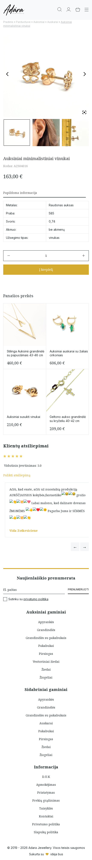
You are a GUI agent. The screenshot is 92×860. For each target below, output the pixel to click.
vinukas (54, 237)
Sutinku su (28, 599)
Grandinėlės (46, 630)
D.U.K (46, 777)
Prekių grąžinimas (46, 800)
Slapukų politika (46, 832)
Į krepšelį (46, 269)
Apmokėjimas (46, 785)
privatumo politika (36, 599)
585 (51, 213)
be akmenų (57, 229)
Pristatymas (46, 792)
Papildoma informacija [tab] (20, 193)
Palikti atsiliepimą (16, 475)
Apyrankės (46, 622)
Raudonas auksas (61, 205)
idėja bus (56, 854)
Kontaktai (46, 816)
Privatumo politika (46, 824)
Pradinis (8, 22)
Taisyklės (46, 808)
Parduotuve (23, 22)
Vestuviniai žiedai (46, 661)
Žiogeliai (46, 677)
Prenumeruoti (78, 589)
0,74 (52, 221)
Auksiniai (39, 22)
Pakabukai (46, 646)
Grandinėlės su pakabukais (46, 638)
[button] (75, 546)
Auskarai (52, 22)
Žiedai (46, 669)
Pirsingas (46, 654)
